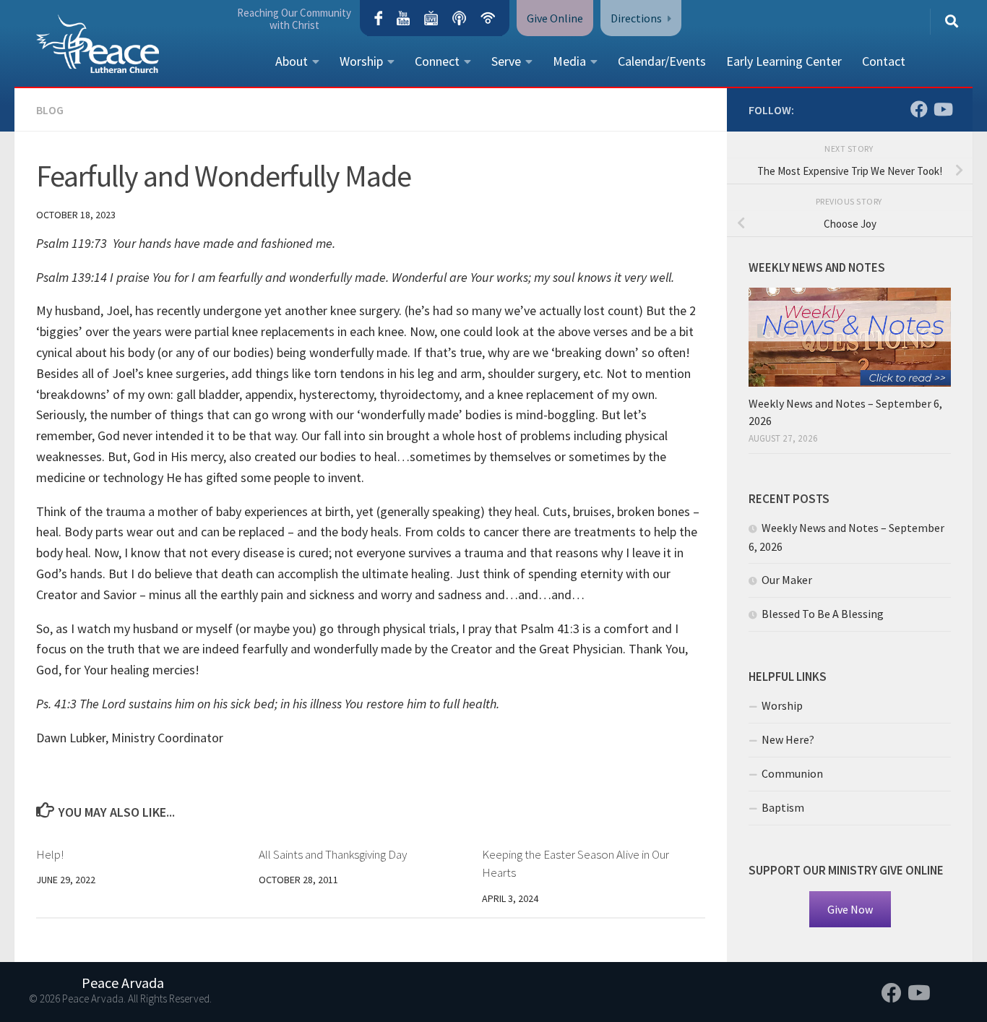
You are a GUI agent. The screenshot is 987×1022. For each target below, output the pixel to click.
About (291, 61)
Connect (437, 61)
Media (569, 61)
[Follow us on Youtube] (942, 109)
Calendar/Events (662, 61)
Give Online (555, 18)
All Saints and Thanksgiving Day (333, 854)
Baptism (783, 807)
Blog (50, 110)
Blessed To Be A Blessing (823, 613)
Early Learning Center (784, 61)
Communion (792, 773)
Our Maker (787, 579)
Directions (636, 18)
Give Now (850, 909)
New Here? (788, 739)
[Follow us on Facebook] (919, 109)
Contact (883, 61)
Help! (50, 854)
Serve (506, 61)
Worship (361, 61)
